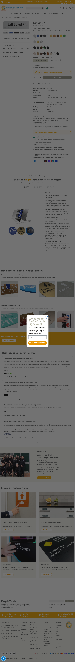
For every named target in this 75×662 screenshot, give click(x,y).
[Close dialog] (46, 317)
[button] (3, 658)
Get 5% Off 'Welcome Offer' (37, 343)
